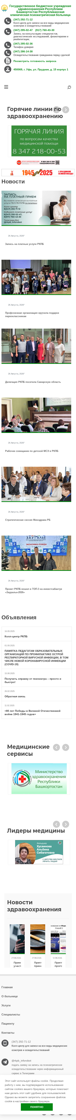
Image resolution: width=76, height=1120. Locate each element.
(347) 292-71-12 (21, 1041)
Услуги (6, 1005)
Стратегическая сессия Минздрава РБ (27, 520)
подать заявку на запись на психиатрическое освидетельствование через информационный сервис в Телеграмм (37, 1069)
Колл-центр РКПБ (16, 636)
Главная (7, 987)
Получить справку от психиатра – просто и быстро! (33, 680)
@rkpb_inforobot (21, 1060)
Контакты (7, 1032)
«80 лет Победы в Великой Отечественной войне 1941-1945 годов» (33, 712)
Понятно (36, 1107)
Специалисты (10, 1014)
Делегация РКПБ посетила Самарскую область (33, 382)
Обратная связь (15, 696)
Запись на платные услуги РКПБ (24, 244)
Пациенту (7, 1023)
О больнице (9, 996)
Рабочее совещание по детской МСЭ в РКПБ (31, 451)
